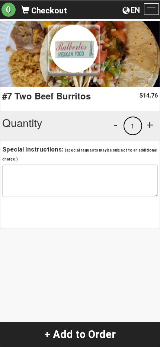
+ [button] (150, 125)
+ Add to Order (80, 334)
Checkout (48, 10)
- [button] (116, 125)
